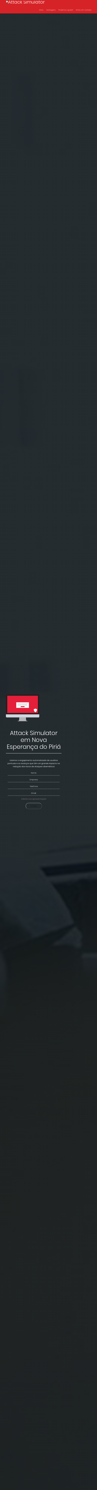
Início (41, 10)
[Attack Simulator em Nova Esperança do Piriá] (25, 4)
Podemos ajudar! (65, 10)
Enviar (34, 805)
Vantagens (51, 10)
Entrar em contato (83, 10)
